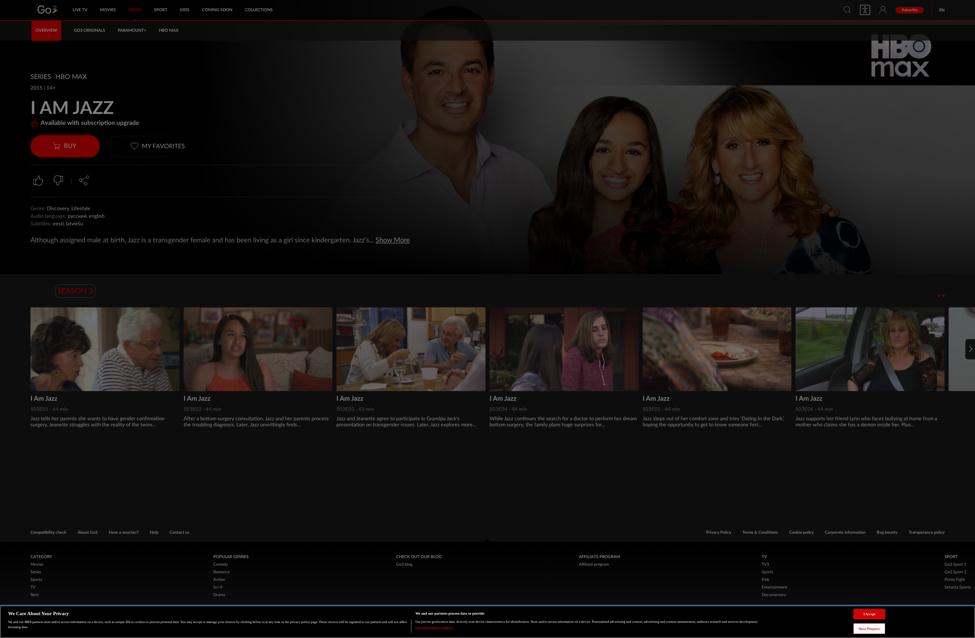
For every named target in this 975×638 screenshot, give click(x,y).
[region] (487, 622)
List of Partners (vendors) (434, 628)
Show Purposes (869, 628)
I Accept (869, 614)
